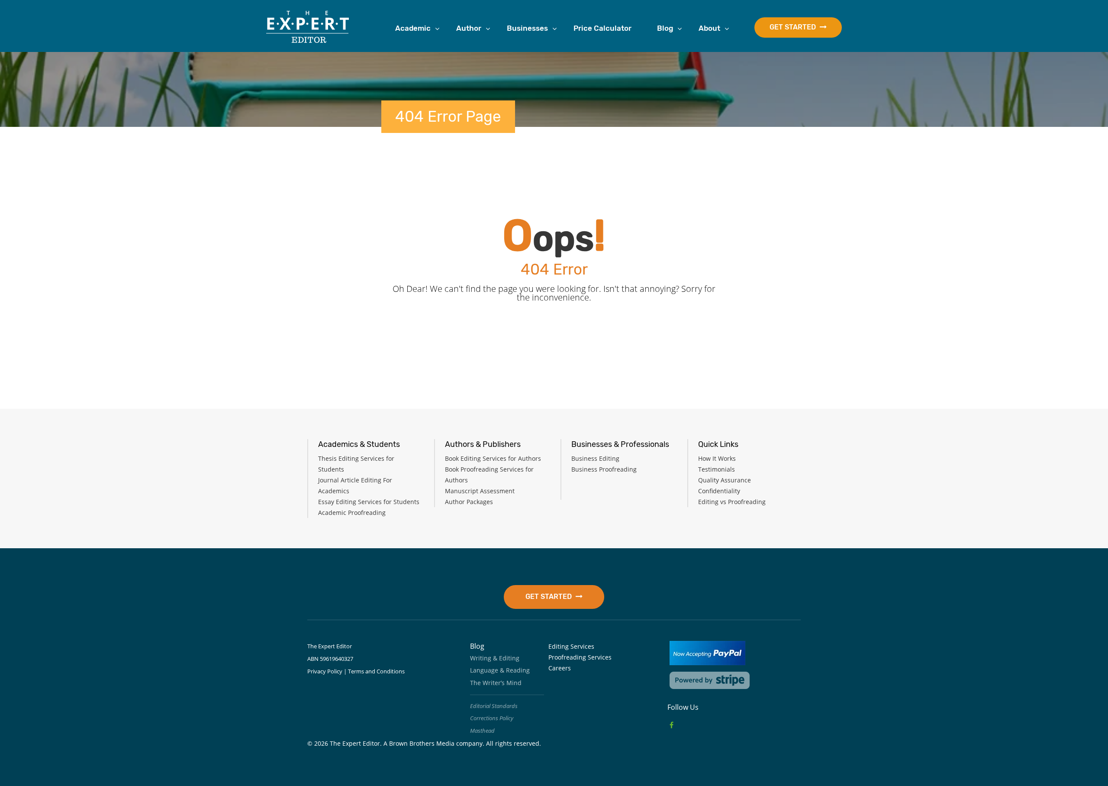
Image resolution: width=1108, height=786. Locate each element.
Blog (665, 28)
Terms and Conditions (376, 671)
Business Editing (595, 458)
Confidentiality (719, 491)
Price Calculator (602, 28)
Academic (413, 28)
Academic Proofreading (352, 512)
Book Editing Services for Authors (493, 458)
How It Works (717, 458)
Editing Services (571, 646)
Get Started (794, 27)
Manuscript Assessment (480, 491)
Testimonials (716, 469)
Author (468, 28)
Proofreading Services (580, 657)
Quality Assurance (724, 480)
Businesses (527, 28)
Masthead (482, 730)
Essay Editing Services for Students (368, 502)
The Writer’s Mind (496, 683)
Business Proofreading (604, 469)
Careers (559, 668)
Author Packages (469, 502)
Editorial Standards (494, 706)
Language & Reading (500, 670)
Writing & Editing (494, 658)
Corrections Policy (491, 718)
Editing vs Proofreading (732, 502)
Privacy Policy (324, 671)
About (709, 28)
